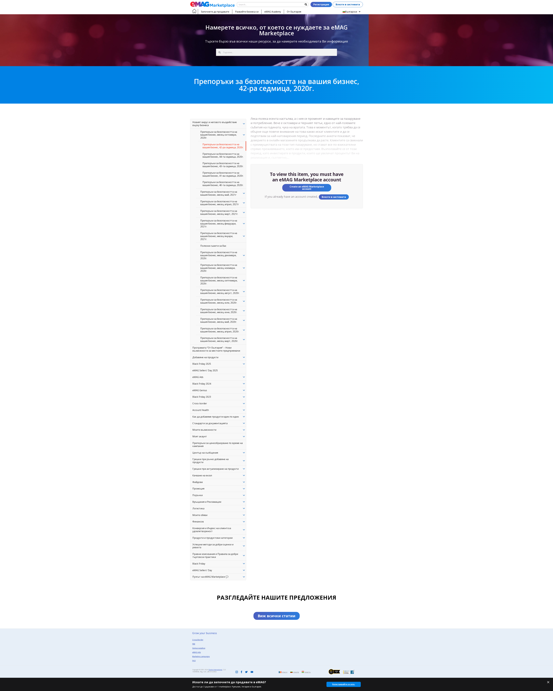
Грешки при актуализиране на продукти (215, 468)
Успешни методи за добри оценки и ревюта (212, 546)
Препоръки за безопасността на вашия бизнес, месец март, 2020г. (219, 339)
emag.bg (296, 672)
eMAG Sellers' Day (202, 570)
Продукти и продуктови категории (212, 537)
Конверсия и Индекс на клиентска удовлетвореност (211, 530)
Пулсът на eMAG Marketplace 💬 (210, 576)
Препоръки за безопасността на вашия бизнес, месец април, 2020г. (219, 330)
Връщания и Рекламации (206, 501)
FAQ (194, 660)
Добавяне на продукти (205, 357)
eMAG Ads (197, 377)
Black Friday (198, 563)
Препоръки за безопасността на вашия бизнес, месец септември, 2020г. (218, 280)
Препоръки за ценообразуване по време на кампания (217, 444)
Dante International (215, 670)
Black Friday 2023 (201, 396)
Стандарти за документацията (210, 423)
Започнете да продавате (215, 11)
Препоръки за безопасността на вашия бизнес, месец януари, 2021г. (218, 236)
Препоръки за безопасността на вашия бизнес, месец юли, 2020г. (218, 301)
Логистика (198, 508)
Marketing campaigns (201, 656)
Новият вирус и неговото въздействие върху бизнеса (214, 124)
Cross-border (199, 403)
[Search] (305, 4)
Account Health (200, 410)
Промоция (198, 488)
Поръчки (197, 495)
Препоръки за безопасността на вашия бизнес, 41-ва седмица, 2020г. (223, 174)
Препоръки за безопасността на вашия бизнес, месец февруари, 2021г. (218, 223)
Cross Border (197, 640)
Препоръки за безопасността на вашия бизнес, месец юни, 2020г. (218, 311)
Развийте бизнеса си (246, 11)
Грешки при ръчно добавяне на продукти (210, 461)
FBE (193, 644)
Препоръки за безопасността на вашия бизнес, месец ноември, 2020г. (218, 268)
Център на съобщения (205, 452)
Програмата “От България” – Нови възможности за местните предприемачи (216, 349)
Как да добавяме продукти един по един (215, 416)
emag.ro (284, 672)
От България (294, 11)
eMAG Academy (272, 11)
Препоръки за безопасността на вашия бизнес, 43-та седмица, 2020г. (222, 165)
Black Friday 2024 (201, 383)
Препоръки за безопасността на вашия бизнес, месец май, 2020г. (218, 320)
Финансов (198, 521)
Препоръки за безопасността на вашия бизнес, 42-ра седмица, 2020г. (223, 146)
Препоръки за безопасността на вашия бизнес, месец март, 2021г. (219, 212)
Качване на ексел (202, 475)
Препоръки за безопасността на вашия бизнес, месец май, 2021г (218, 193)
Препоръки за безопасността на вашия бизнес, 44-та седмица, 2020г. (222, 155)
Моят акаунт (199, 436)
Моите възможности (204, 429)
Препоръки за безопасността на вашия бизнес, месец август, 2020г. (219, 291)
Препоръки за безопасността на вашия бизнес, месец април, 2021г (219, 203)
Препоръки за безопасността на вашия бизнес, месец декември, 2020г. (218, 255)
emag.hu (308, 672)
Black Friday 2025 (201, 363)
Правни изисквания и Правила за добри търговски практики (215, 555)
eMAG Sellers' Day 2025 (205, 370)
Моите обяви (199, 515)
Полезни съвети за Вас (213, 245)
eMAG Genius (199, 390)
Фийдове (197, 482)
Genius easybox (198, 648)
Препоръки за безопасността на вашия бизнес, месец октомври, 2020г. (218, 134)
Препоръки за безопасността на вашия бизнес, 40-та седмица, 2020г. (222, 184)
